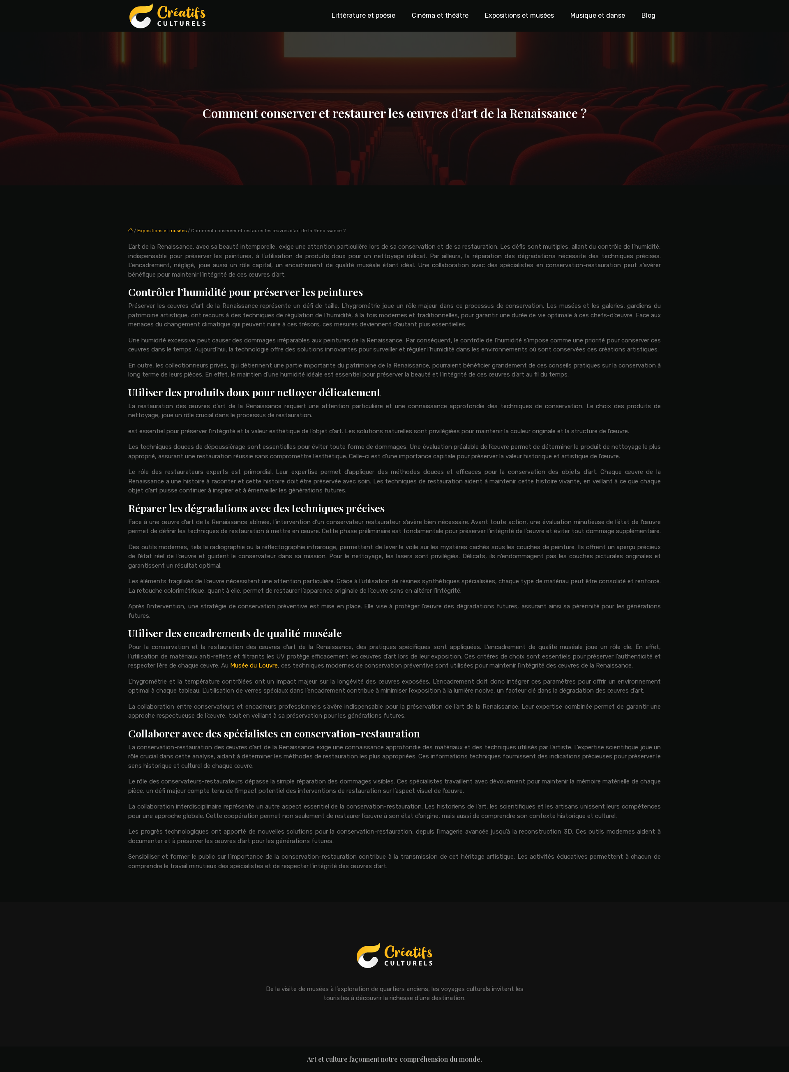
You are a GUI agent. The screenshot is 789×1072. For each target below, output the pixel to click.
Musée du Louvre (254, 665)
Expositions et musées (519, 15)
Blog (648, 15)
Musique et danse (597, 15)
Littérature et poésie (363, 15)
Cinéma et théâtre (440, 15)
